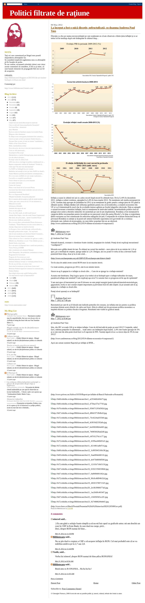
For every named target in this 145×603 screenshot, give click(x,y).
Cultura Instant (13, 336)
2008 (10, 296)
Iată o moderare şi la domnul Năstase (21, 250)
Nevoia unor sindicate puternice (19, 220)
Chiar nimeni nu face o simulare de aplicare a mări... (26, 238)
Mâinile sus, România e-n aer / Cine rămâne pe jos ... (26, 241)
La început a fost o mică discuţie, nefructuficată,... (25, 229)
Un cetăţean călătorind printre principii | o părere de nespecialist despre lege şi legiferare (23, 383)
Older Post (136, 583)
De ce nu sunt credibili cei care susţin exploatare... (25, 176)
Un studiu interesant (15, 183)
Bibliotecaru (61, 231)
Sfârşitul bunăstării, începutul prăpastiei (22, 197)
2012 (10, 100)
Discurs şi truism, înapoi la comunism (21, 236)
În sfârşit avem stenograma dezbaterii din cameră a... (26, 136)
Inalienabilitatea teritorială (16, 387)
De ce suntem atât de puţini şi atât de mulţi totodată (26, 199)
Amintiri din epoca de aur (17, 208)
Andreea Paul (61, 298)
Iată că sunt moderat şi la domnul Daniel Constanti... (26, 234)
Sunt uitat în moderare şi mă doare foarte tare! (24, 266)
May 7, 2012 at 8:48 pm (61, 318)
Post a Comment (57, 579)
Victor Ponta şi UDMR (16, 248)
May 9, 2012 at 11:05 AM (64, 574)
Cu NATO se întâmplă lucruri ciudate (21, 169)
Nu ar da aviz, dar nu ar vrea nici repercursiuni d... (25, 148)
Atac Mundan (13, 129)
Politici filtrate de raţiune (49, 13)
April (11, 278)
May (11, 120)
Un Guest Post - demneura (17, 127)
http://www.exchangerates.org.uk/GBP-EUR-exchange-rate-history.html (80, 258)
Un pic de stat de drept (14, 331)
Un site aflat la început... (17, 157)
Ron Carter (11, 338)
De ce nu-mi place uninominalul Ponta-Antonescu (25, 222)
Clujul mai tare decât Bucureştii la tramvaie (23, 123)
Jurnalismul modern (15, 192)
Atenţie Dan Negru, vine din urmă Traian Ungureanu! (26, 215)
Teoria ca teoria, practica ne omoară (21, 345)
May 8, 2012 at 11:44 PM (64, 549)
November (13, 105)
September (13, 110)
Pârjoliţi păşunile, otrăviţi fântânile (20, 259)
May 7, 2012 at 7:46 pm (61, 300)
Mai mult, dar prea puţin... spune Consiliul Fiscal (25, 217)
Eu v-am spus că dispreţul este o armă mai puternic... (26, 245)
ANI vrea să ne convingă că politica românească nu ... (27, 162)
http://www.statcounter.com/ (15, 305)
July (10, 115)
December (13, 102)
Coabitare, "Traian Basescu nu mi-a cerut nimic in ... (26, 224)
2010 (10, 291)
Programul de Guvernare (17, 255)
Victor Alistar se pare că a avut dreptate (22, 180)
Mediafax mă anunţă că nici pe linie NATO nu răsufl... (27, 171)
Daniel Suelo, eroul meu (17, 243)
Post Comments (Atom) (71, 589)
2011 (10, 288)
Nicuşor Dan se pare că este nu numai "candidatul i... (26, 141)
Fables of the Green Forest (17, 143)
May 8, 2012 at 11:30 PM (64, 534)
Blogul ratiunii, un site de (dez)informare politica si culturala (23, 328)
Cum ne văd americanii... (17, 150)
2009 (10, 293)
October (12, 107)
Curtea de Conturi (15, 185)
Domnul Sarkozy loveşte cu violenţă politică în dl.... (26, 261)
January (12, 286)
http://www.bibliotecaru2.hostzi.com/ (19, 88)
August (12, 113)
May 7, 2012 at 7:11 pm (61, 234)
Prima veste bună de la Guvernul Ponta (22, 187)
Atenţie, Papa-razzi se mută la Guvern (21, 227)
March (11, 281)
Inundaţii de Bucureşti (16, 153)
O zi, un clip (11, 355)
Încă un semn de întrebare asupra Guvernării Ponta (26, 132)
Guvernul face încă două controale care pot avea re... (26, 190)
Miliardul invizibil (15, 204)
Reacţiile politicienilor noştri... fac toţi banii (23, 231)
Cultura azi (11, 364)
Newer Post (55, 583)
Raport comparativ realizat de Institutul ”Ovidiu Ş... (26, 164)
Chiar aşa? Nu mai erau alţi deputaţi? (21, 167)
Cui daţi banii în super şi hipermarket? (21, 275)
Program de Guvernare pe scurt (19, 257)
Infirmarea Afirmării (15, 206)
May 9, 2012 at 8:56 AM (64, 561)
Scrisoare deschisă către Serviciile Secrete (21, 401)
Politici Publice (14, 271)
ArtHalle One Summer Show (17, 316)
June (11, 118)
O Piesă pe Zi (12, 373)
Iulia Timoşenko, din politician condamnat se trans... (26, 252)
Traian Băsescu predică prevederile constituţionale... (26, 174)
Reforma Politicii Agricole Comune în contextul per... (26, 268)
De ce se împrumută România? (19, 194)
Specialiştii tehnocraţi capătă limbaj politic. (23, 273)
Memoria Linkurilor (15, 399)
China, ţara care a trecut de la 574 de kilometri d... (25, 201)
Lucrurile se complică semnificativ (20, 178)
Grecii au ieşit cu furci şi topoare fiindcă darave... (25, 139)
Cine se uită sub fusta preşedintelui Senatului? (24, 125)
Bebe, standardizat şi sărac (17, 146)
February (12, 283)
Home (95, 583)
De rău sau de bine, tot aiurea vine (20, 264)
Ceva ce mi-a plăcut (15, 210)
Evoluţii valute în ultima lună (18, 160)
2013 (10, 97)
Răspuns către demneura (17, 134)
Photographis (12, 314)
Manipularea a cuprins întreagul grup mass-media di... (27, 155)
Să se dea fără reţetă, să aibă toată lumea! (22, 213)
